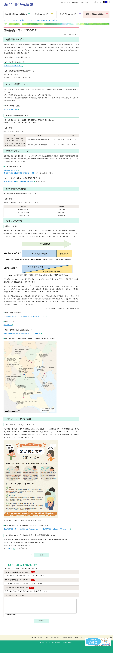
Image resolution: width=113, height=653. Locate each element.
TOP (5, 20)
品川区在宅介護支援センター (13, 66)
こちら (15, 57)
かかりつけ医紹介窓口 (11, 109)
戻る (41, 555)
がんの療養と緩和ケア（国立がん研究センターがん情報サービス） (25, 316)
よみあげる (75, 2)
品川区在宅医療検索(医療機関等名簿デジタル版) (19, 173)
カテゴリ (11, 20)
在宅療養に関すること (11, 170)
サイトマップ (79, 638)
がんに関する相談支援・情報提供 (46, 20)
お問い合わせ (67, 638)
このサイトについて (35, 638)
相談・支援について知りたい (25, 20)
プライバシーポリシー (52, 638)
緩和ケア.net (8, 325)
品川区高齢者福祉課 (10, 181)
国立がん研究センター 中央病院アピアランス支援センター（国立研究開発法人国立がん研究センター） (36, 529)
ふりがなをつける (65, 2)
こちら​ (11, 548)
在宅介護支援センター (27, 181)
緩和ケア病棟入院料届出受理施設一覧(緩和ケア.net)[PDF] (22, 333)
